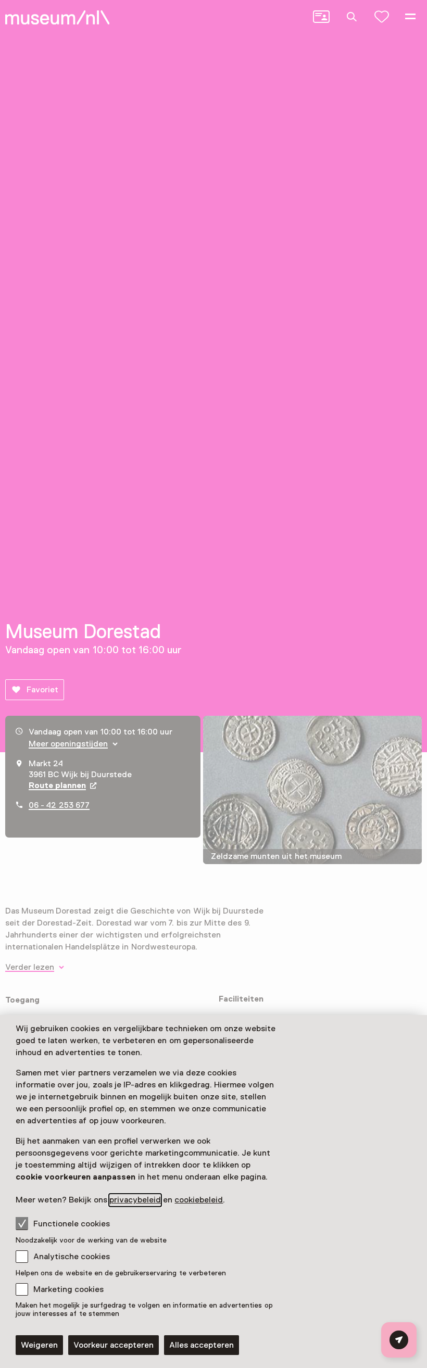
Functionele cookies (71, 1223)
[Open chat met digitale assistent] (399, 1340)
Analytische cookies (71, 1256)
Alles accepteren (201, 1345)
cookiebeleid (198, 1200)
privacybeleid (135, 1200)
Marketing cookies (68, 1289)
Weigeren (39, 1345)
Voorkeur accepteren (113, 1345)
